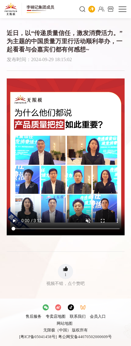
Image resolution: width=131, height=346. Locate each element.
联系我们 (78, 316)
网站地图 (65, 323)
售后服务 (33, 316)
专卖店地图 (56, 316)
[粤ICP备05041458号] (38, 336)
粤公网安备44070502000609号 (85, 336)
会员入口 (98, 316)
